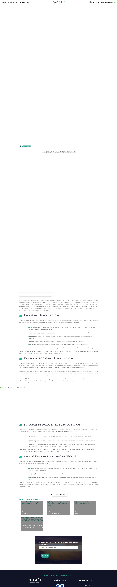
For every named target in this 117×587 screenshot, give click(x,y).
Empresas (9, 2)
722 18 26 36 (95, 2)
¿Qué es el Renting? (27, 146)
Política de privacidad (61, 551)
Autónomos (15, 2)
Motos (28, 2)
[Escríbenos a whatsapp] (115, 2)
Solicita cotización (107, 2)
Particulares (22, 2)
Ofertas (4, 2)
